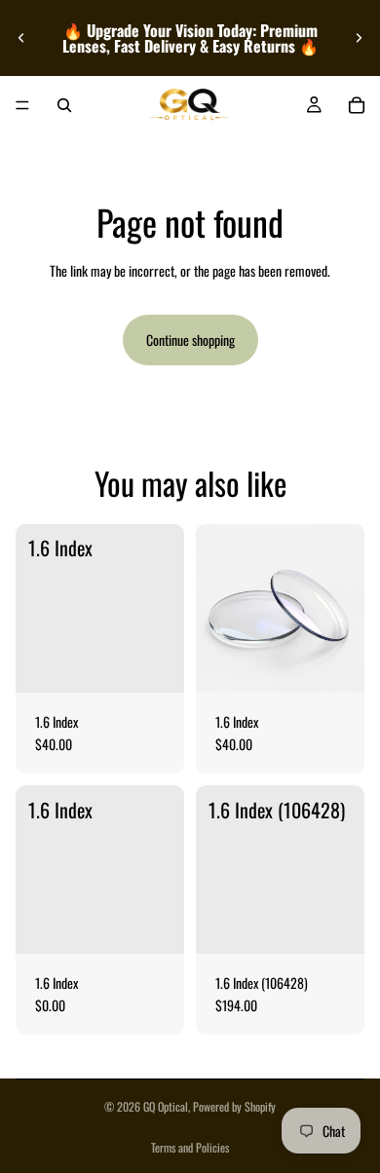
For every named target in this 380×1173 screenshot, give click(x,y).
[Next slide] (358, 38)
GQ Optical (165, 1106)
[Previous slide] (21, 38)
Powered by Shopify (234, 1106)
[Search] (64, 105)
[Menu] (22, 105)
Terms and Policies (190, 1147)
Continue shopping (190, 339)
